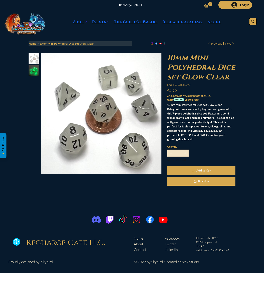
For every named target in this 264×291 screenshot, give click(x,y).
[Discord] (96, 220)
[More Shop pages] (86, 22)
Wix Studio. (191, 262)
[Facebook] (156, 43)
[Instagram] (152, 43)
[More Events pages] (108, 22)
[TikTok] (164, 43)
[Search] (253, 21)
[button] (208, 5)
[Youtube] (160, 43)
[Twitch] (110, 220)
